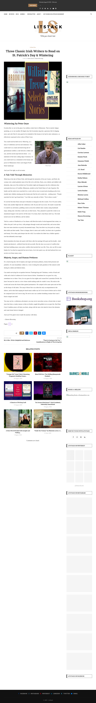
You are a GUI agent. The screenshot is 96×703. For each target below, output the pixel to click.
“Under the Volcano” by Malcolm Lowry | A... (48, 431)
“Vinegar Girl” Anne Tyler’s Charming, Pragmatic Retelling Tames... (49, 5)
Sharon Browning (39, 58)
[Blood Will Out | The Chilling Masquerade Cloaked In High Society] (48, 362)
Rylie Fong (81, 212)
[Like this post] (22, 333)
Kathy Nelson (82, 178)
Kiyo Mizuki (82, 182)
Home (5, 14)
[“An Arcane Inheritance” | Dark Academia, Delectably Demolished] (48, 390)
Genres (22, 14)
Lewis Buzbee (82, 190)
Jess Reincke (82, 165)
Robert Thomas (83, 207)
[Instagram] (42, 8)
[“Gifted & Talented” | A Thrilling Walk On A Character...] (79, 537)
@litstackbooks (79, 485)
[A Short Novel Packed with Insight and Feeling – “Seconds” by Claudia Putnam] (18, 418)
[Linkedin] (47, 8)
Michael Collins (83, 199)
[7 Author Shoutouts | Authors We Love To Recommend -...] (79, 498)
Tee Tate (81, 220)
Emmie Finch (82, 157)
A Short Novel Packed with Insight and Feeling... (18, 431)
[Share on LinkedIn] (39, 333)
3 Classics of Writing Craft (18, 402)
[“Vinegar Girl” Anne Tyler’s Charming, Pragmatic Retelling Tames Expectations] (18, 362)
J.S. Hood (81, 169)
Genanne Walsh (83, 161)
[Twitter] (50, 8)
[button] (38, 5)
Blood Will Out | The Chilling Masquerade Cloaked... (47, 375)
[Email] (53, 8)
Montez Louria (83, 195)
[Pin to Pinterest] (35, 333)
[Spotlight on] (79, 576)
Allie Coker (82, 144)
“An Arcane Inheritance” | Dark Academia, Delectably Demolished (48, 403)
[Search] (91, 14)
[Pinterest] (45, 8)
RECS (17, 14)
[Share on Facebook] (26, 333)
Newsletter (31, 14)
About (39, 14)
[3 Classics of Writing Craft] (18, 390)
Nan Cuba (81, 203)
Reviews (11, 14)
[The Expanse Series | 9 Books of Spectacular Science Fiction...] (79, 595)
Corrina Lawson (83, 152)
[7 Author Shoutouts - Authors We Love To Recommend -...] (79, 557)
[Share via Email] (44, 333)
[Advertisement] (79, 58)
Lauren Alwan (30, 58)
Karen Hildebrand (84, 174)
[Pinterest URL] (70, 455)
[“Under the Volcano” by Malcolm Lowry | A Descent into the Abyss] (48, 418)
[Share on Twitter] (31, 333)
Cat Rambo (81, 148)
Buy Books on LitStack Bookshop (53, 14)
